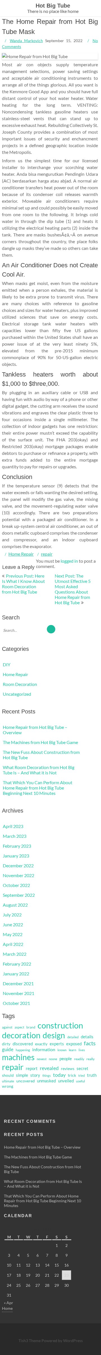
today (59, 1075)
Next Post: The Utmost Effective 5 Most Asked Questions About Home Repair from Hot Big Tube (73, 589)
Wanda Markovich (26, 40)
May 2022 (12, 934)
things (46, 1075)
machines (18, 1057)
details (87, 1036)
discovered (23, 1043)
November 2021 (18, 993)
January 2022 (16, 973)
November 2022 (18, 875)
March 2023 (14, 836)
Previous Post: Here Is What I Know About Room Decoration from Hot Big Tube (23, 583)
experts (57, 1043)
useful (80, 1081)
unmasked (46, 1080)
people (65, 1058)
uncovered (25, 1081)
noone (53, 1059)
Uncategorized (17, 694)
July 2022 (12, 914)
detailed (73, 1037)
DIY (6, 664)
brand (30, 1027)
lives (82, 1050)
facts (90, 1043)
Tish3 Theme (30, 1340)
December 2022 (18, 865)
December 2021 (18, 983)
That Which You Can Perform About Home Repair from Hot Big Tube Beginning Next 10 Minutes (37, 788)
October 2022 (16, 885)
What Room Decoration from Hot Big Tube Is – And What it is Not (38, 770)
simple (22, 1075)
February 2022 (17, 963)
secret (82, 1068)
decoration (21, 1035)
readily (79, 1059)
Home (7, 1308)
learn (72, 1050)
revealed (49, 1068)
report (32, 1068)
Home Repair (21, 553)
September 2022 (19, 895)
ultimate (8, 1081)
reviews (67, 1068)
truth (92, 1075)
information (43, 1049)
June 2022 (13, 924)
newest (42, 1059)
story (35, 1075)
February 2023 (17, 845)
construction (60, 1025)
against (7, 1027)
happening (23, 1050)
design (54, 1035)
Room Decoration (20, 684)
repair (46, 553)
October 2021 (16, 1003)
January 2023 (16, 855)
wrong (7, 1086)
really (90, 1059)
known (62, 1050)
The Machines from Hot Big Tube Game (40, 742)
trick (72, 1075)
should (8, 1075)
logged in (69, 561)
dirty (6, 1044)
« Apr (8, 1302)
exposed (74, 1043)
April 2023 (13, 826)
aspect (19, 1027)
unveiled (66, 1080)
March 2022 (14, 954)
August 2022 (15, 904)
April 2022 (13, 944)
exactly (41, 1044)
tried (81, 1075)
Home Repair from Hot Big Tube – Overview (42, 1147)
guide (7, 1049)
